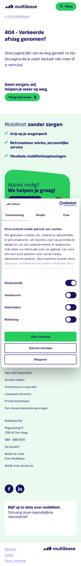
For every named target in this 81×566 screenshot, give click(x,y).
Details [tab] (40, 214)
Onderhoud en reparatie (21, 386)
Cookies (9, 554)
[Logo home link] (21, 6)
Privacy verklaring (15, 560)
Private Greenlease (17, 401)
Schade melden (15, 379)
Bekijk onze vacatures (19, 465)
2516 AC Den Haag (16, 432)
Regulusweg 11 (14, 427)
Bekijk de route (14, 453)
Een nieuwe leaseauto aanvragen (26, 408)
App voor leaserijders (18, 372)
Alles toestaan (40, 336)
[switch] (70, 295)
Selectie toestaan (40, 348)
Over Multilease (15, 458)
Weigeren (40, 359)
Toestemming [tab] (14, 214)
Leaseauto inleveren (18, 394)
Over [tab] (66, 214)
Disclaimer (10, 549)
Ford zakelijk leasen (18, 16)
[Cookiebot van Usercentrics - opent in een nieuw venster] (59, 204)
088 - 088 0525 (15, 439)
